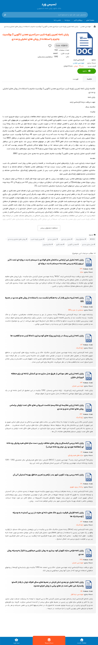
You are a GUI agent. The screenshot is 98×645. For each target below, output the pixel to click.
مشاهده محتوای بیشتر (49, 228)
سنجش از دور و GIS (75, 310)
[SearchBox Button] (5, 15)
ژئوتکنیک (79, 348)
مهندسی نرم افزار (77, 594)
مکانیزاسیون (47, 244)
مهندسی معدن (78, 63)
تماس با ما (57, 20)
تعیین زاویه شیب (37, 239)
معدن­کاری (59, 244)
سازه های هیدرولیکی (75, 455)
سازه (81, 272)
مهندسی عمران (77, 386)
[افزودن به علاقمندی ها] (50, 46)
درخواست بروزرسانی (45, 57)
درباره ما (67, 20)
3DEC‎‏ (93, 239)
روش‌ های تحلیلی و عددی (17, 239)
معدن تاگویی (72, 244)
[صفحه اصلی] (94, 26)
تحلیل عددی (52, 239)
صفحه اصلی (90, 20)
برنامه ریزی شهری (76, 487)
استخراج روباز (80, 239)
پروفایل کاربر (78, 20)
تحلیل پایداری (66, 239)
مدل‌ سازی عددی (88, 244)
